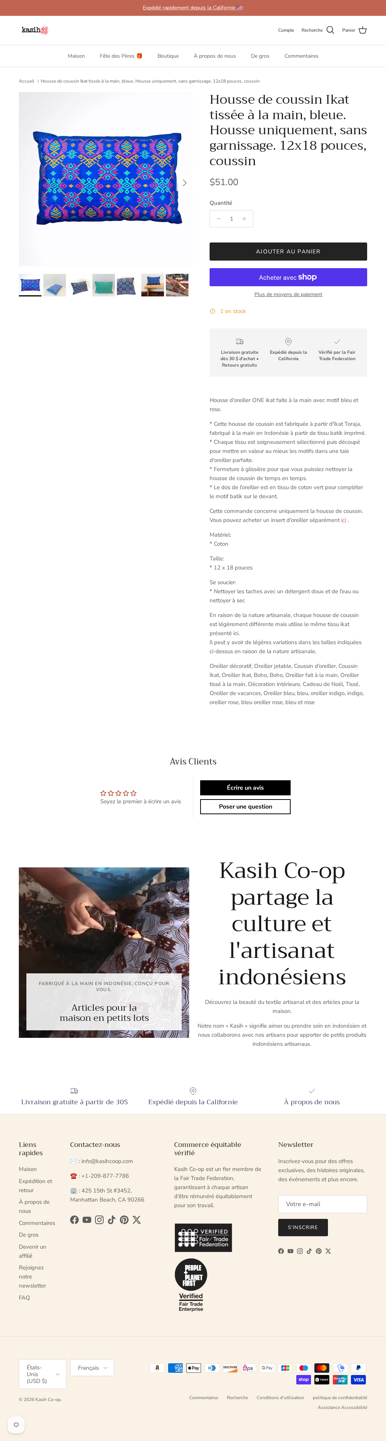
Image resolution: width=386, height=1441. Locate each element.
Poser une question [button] (245, 807)
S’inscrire (303, 1227)
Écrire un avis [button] (245, 788)
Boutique (168, 56)
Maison (76, 56)
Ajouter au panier (288, 251)
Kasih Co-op (48, 1399)
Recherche (237, 1398)
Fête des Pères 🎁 (121, 56)
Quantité (221, 203)
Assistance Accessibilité (342, 1407)
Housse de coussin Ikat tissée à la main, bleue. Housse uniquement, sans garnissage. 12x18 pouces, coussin (150, 81)
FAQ (24, 1297)
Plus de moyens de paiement (288, 295)
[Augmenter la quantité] (246, 218)
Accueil (26, 81)
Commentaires (302, 56)
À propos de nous (215, 56)
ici (343, 520)
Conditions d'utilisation (280, 1398)
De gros (260, 56)
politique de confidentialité (340, 1398)
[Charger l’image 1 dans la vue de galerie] (106, 179)
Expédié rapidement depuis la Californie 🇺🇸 (193, 7)
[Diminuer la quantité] (216, 218)
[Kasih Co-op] (35, 30)
